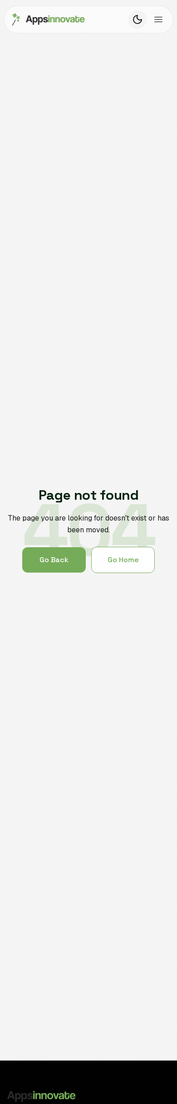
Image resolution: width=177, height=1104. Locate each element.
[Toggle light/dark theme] (137, 19)
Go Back (54, 559)
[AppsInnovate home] (47, 19)
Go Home (123, 559)
